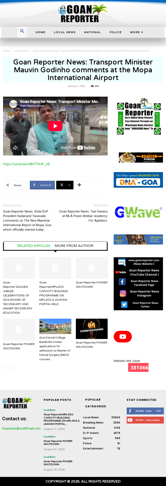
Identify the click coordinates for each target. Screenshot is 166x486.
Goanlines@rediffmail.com (21, 428)
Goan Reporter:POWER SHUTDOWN (58, 443)
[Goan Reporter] (83, 13)
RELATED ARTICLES (33, 246)
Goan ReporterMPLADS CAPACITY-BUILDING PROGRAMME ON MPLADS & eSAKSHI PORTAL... (62, 419)
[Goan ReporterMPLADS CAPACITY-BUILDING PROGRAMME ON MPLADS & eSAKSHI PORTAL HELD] (55, 268)
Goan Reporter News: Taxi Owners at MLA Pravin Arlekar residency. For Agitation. (83, 215)
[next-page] (12, 368)
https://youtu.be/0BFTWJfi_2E (26, 164)
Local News (22, 51)
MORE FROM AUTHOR (74, 246)
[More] (79, 185)
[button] (22, 31)
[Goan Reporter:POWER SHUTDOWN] (92, 268)
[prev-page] (5, 368)
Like (158, 410)
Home (7, 51)
